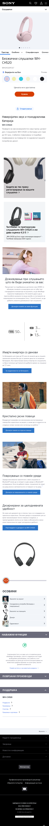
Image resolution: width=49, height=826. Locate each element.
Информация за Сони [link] (33, 783)
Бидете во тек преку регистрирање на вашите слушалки (20, 190)
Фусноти (42, 731)
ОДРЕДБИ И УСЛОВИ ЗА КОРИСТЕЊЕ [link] (25, 803)
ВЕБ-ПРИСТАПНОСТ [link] (24, 806)
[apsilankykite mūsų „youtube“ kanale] (24, 789)
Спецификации (32, 52)
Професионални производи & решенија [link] (24, 780)
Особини (16, 52)
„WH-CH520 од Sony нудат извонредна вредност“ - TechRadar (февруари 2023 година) (24, 237)
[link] (24, 178)
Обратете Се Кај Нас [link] (15, 783)
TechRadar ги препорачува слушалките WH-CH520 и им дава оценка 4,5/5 (22, 230)
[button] (19, 47)
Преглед (5, 52)
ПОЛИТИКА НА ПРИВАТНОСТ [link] (24, 809)
